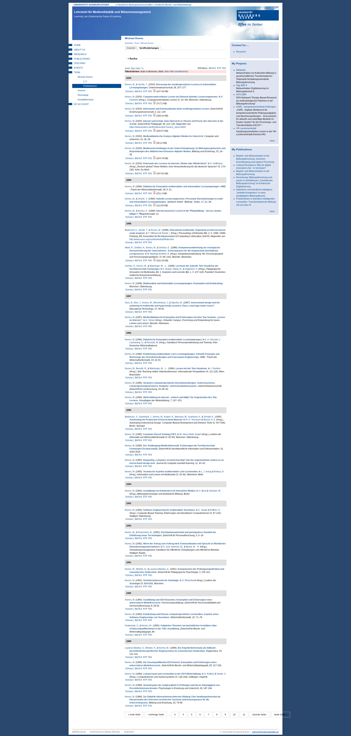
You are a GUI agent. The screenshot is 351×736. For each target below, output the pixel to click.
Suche (134, 58)
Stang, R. (177, 269)
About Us (79, 49)
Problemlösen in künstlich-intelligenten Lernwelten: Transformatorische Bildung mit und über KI (256, 201)
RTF (219, 68)
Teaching (79, 63)
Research (80, 54)
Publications (82, 59)
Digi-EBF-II (241, 85)
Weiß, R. (129, 247)
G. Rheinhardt (189, 580)
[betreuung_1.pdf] (154, 91)
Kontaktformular (85, 99)
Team (137, 43)
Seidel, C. (221, 674)
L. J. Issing (206, 471)
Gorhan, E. (164, 247)
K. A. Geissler (211, 339)
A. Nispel (167, 269)
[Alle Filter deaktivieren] (176, 71)
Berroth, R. (141, 368)
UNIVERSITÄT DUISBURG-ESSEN (91, 4)
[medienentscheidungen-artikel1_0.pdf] (154, 158)
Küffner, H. (215, 510)
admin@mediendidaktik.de (265, 732)
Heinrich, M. (177, 546)
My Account (81, 104)
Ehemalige (83, 95)
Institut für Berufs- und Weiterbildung (173, 4)
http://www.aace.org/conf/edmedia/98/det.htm (151, 239)
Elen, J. (137, 302)
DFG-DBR (241, 94)
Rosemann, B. (145, 532)
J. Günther (215, 368)
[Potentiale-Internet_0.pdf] (154, 173)
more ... (273, 141)
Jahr (138, 68)
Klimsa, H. (219, 471)
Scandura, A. (194, 416)
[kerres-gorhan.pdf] (154, 260)
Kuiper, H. (169, 416)
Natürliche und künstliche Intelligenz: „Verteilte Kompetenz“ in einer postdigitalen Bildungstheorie (254, 192)
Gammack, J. (145, 416)
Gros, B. (129, 302)
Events (78, 68)
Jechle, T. (142, 84)
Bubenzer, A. (131, 230)
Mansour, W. (181, 416)
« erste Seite (134, 714)
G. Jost (166, 546)
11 (244, 714)
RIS (224, 68)
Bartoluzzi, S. (131, 416)
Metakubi (240, 70)
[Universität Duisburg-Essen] (258, 18)
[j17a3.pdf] (154, 205)
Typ (132, 68)
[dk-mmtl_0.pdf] (154, 193)
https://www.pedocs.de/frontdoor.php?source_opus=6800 (157, 127)
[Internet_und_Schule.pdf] (154, 131)
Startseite (129, 43)
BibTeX (212, 68)
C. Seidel (202, 510)
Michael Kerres (147, 43)
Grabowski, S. (132, 625)
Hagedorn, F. (191, 269)
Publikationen (90, 86)
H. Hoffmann (216, 163)
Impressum (79, 732)
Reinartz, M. (152, 342)
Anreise (81, 90)
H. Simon (150, 320)
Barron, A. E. (209, 419)
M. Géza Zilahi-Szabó (190, 434)
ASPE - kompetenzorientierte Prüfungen (256, 107)
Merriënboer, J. (160, 302)
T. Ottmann (153, 233)
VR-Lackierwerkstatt (246, 128)
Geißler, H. (139, 247)
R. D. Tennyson (193, 419)
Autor (127, 68)
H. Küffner (209, 674)
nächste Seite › (259, 714)
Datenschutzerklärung (105, 732)
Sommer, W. (215, 491)
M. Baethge (153, 254)
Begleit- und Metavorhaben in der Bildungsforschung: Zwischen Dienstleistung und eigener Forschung (255, 159)
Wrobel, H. (141, 569)
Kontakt (129, 732)
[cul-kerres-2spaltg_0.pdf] (154, 103)
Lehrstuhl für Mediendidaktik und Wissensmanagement (112, 14)
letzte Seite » (280, 714)
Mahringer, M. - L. (158, 266)
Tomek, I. (165, 233)
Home (77, 45)
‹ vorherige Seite (156, 714)
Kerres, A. (143, 211)
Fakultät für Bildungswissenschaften (135, 4)
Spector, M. (176, 302)
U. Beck (202, 491)
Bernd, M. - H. (192, 546)
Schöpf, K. (209, 416)
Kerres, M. (130, 84)
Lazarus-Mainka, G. (159, 569)
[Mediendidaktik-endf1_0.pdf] (154, 115)
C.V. (85, 81)
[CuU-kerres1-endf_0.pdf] (154, 143)
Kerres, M (129, 96)
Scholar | (130, 91)
